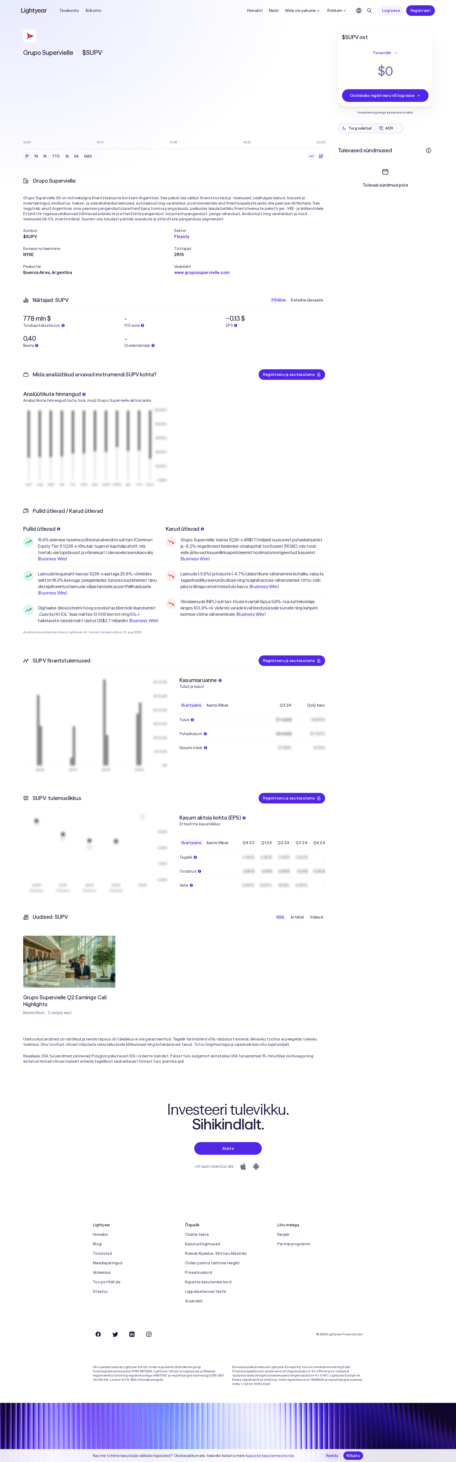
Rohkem (334, 10)
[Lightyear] (34, 10)
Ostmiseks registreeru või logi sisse (382, 95)
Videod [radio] (316, 917)
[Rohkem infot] (428, 150)
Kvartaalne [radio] (191, 705)
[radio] (311, 156)
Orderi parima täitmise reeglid (212, 1263)
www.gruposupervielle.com (202, 272)
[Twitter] (115, 1334)
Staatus (100, 1291)
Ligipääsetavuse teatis (205, 1291)
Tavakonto (69, 10)
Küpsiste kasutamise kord (208, 1282)
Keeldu (332, 1455)
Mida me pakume (300, 10)
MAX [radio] (88, 156)
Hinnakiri (255, 10)
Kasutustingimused (202, 1244)
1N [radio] (36, 156)
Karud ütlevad (183, 529)
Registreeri (420, 10)
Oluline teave (197, 1234)
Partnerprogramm (293, 1244)
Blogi (97, 1244)
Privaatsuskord (198, 1272)
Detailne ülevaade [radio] (307, 300)
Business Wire (52, 558)
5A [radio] (76, 156)
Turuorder (382, 52)
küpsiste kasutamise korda (270, 1455)
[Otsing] (369, 10)
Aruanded (193, 1301)
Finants (181, 236)
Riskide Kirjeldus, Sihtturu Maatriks (216, 1253)
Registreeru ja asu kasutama (289, 374)
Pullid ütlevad (39, 529)
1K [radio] (45, 156)
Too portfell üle (106, 1282)
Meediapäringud (107, 1263)
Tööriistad (102, 1253)
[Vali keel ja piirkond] (359, 10)
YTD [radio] (56, 156)
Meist (274, 10)
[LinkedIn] (132, 1334)
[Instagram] (149, 1334)
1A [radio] (67, 156)
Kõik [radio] (280, 917)
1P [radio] (27, 156)
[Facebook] (98, 1334)
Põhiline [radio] (279, 300)
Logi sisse (391, 10)
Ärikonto (94, 10)
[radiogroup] (58, 156)
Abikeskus (102, 1272)
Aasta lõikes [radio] (217, 705)
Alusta (228, 1148)
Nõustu (353, 1455)
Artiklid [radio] (297, 917)
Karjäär (283, 1234)
